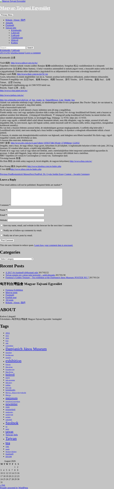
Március (8, 395)
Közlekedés (16, 30)
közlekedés (10, 390)
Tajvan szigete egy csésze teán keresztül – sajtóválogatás (30, 275)
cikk (7, 343)
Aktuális (9, 23)
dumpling (9, 352)
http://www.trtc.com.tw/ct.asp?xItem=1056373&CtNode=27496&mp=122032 (45, 143)
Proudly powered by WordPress (14, 488)
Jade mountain (10, 380)
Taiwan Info (12, 434)
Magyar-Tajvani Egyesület (25, 7)
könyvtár (8, 387)
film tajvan (9, 367)
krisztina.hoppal (17, 53)
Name (3, 210)
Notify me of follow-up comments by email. (22, 230)
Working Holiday (11, 451)
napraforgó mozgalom (13, 401)
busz (7, 340)
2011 (8, 333)
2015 (7, 335)
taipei (7, 429)
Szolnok (12, 423)
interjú (8, 377)
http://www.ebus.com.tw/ (81, 161)
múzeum (12, 398)
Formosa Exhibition (14, 290)
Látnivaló (15, 33)
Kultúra (14, 43)
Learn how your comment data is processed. (53, 245)
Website (3, 220)
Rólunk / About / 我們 (15, 20)
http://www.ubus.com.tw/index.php (25, 169)
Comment (5, 205)
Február (8, 364)
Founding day (10, 369)
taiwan (9, 431)
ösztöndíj (9, 454)
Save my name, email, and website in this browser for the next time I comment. (37, 225)
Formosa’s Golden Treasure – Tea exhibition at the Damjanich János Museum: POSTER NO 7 (47, 277)
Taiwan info (11, 28)
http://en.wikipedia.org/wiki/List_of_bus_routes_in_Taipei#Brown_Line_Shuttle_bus (37, 100)
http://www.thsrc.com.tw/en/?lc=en (32, 74)
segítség (8, 417)
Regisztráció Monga (15, 174)
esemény (8, 357)
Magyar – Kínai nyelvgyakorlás (16, 392)
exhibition (13, 361)
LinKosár (15, 35)
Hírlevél (14, 40)
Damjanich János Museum (26, 349)
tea (8, 443)
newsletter (12, 404)
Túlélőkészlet (17, 38)
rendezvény (9, 412)
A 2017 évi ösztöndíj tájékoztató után (22, 272)
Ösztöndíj (10, 25)
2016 (7, 338)
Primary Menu (6, 15)
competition (9, 345)
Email (3, 215)
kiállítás (8, 385)
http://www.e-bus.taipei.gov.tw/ (14, 90)
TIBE (7, 446)
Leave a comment (33, 53)
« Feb (2, 485)
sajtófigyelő (9, 414)
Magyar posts (11, 292)
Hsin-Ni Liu (9, 372)
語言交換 (9, 456)
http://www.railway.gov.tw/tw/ (24, 63)
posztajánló (10, 409)
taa (6, 426)
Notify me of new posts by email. (18, 235)
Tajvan (11, 438)
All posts (9, 300)
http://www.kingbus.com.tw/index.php (44, 166)
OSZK (8, 407)
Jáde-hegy (9, 382)
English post (11, 297)
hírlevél (10, 374)
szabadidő (9, 419)
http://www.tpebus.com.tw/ (12, 95)
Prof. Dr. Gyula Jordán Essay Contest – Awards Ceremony (60, 174)
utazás (7, 449)
